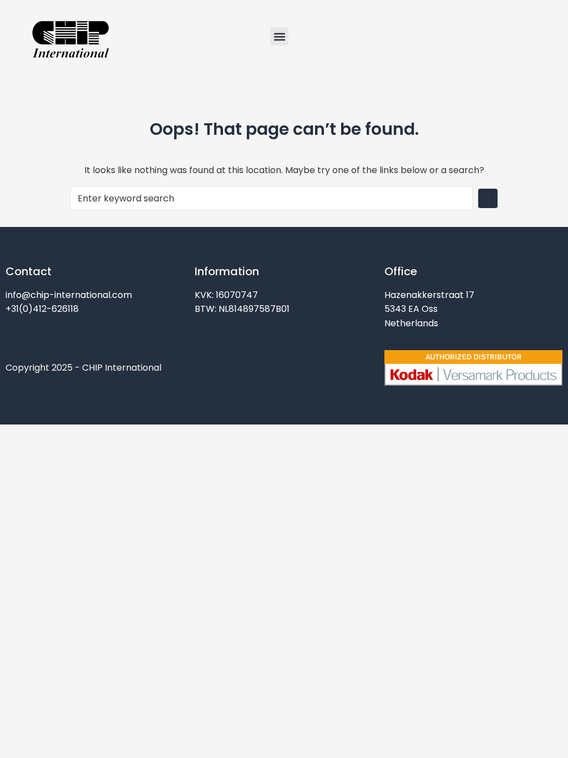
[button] (279, 36)
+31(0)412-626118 (42, 308)
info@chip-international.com (69, 295)
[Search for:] (271, 198)
